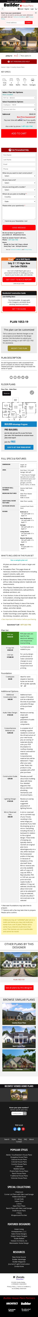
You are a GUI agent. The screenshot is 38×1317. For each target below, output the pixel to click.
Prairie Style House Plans (19, 1171)
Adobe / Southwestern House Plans (19, 1155)
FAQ (25, 1139)
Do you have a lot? (9, 180)
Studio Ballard (19, 1238)
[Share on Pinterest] (27, 377)
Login (32, 9)
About (31, 1139)
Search (6, 1139)
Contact (19, 1142)
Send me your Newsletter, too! (16, 221)
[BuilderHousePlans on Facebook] (15, 1129)
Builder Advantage (19, 1259)
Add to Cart (19, 133)
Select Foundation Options (12, 102)
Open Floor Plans (19, 1206)
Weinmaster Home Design (19, 1243)
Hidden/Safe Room (19, 1197)
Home (3, 67)
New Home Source (19, 1257)
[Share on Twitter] (23, 377)
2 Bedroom (19, 1192)
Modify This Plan (19, 348)
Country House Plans (17, 67)
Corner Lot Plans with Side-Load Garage (19, 1194)
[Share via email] (11, 377)
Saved (21, 9)
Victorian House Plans (19, 1178)
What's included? (7, 94)
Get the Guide (19, 309)
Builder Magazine (19, 1262)
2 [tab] (21, 54)
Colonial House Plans (19, 1162)
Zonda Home (19, 1266)
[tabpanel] (19, 40)
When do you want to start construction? (17, 173)
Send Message (19, 227)
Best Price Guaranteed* (26, 117)
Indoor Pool (19, 1201)
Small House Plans (19, 1211)
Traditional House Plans (19, 1176)
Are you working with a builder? (14, 187)
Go (25, 1113)
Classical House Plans (19, 1159)
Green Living (19, 1229)
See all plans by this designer (19, 987)
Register (27, 9)
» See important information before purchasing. (18, 619)
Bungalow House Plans (19, 1157)
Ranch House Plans (19, 1173)
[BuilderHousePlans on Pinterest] (23, 1129)
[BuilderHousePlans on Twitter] (19, 1129)
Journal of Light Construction (19, 1264)
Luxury (19, 1204)
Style (8, 67)
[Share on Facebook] (19, 377)
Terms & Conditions (19, 17)
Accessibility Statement (19, 1288)
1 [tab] (17, 54)
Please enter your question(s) (13, 205)
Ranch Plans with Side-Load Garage (19, 1208)
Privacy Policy (28, 249)
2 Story (19, 1213)
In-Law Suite (19, 1199)
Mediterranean (19, 1169)
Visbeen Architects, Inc (19, 1241)
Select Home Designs (19, 1234)
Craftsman (19, 1166)
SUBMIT (29, 22)
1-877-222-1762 (27, 126)
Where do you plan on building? (14, 194)
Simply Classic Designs (19, 1236)
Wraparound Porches (19, 1215)
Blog (20, 1139)
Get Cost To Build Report (19, 279)
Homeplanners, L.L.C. (19, 1231)
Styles (14, 1139)
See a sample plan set (19, 560)
